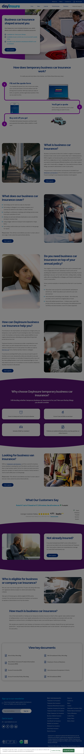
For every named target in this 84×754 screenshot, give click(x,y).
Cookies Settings (55, 750)
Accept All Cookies (69, 750)
